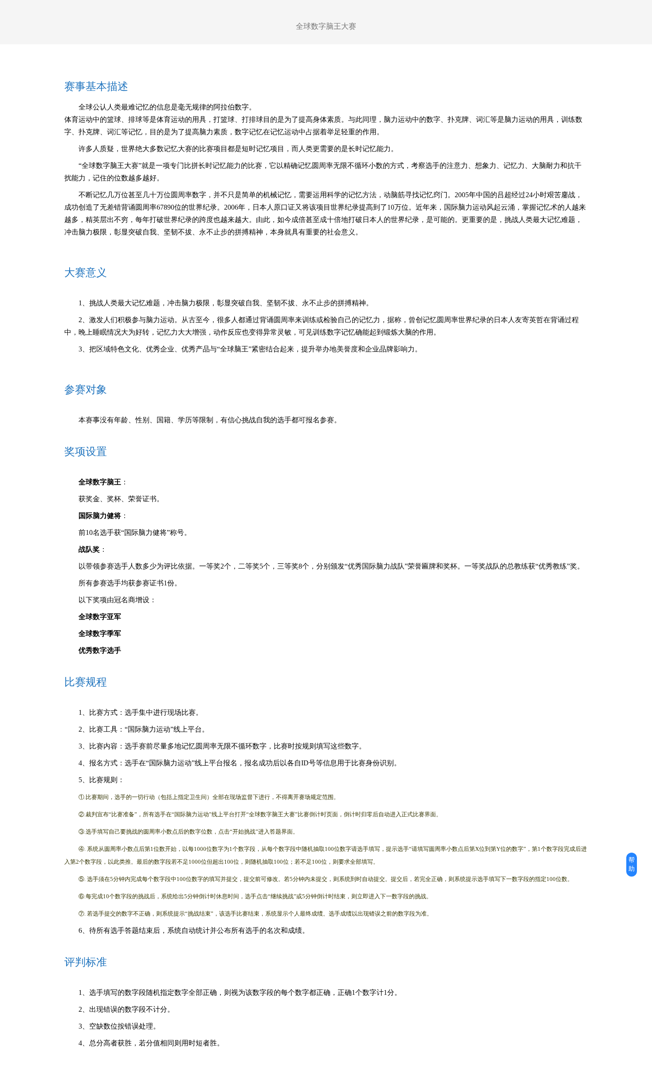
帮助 (631, 864)
